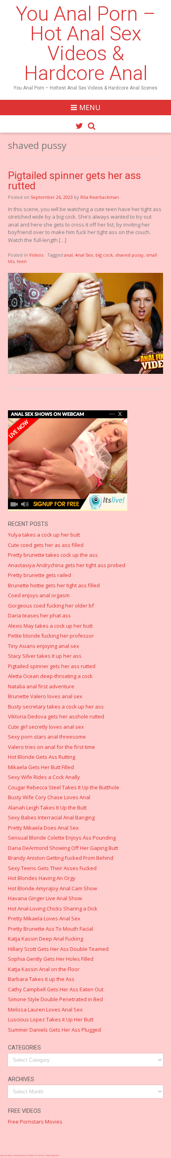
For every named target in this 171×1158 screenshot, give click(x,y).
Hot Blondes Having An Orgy (42, 878)
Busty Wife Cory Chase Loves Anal (49, 797)
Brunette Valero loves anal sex (45, 696)
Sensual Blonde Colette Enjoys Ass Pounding (62, 837)
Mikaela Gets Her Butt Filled (41, 767)
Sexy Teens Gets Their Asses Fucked (52, 868)
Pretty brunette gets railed (39, 575)
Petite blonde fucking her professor (51, 635)
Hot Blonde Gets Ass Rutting (41, 756)
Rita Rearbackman (99, 197)
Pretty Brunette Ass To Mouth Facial (50, 928)
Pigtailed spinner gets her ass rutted (74, 181)
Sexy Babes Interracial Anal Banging (51, 817)
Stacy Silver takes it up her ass (45, 655)
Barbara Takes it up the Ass (41, 979)
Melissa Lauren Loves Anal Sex (45, 1009)
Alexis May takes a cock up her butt (50, 625)
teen (22, 261)
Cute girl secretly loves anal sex (46, 726)
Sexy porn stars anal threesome (47, 736)
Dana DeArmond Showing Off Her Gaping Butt (63, 847)
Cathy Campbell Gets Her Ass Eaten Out (55, 989)
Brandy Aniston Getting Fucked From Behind (60, 857)
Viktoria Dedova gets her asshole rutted (56, 716)
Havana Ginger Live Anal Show (45, 898)
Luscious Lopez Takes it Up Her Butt (50, 1019)
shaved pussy (129, 255)
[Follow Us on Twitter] (79, 126)
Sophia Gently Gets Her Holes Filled (50, 958)
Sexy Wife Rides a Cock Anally (44, 777)
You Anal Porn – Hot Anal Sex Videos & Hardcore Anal (85, 43)
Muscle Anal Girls (53, 1155)
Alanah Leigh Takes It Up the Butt (47, 807)
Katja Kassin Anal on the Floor (44, 969)
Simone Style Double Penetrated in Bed (55, 999)
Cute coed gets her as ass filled (46, 545)
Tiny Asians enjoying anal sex (43, 645)
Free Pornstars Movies (35, 1121)
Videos (36, 255)
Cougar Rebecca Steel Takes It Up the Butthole (63, 787)
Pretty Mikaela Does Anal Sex (43, 827)
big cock (104, 255)
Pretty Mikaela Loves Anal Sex (44, 918)
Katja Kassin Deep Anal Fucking (45, 938)
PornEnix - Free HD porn (36, 1155)
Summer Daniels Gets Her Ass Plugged (54, 1029)
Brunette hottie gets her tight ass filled (54, 585)
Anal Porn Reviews (20, 1155)
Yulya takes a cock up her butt (44, 534)
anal (68, 255)
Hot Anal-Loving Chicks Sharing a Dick (52, 908)
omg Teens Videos (6, 1155)
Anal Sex (84, 255)
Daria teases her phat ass (39, 615)
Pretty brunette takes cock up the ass (53, 554)
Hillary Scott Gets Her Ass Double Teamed (58, 948)
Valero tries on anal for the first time (51, 746)
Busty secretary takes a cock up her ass (56, 706)
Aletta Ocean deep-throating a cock (50, 676)
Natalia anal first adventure (41, 686)
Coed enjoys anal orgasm (39, 595)
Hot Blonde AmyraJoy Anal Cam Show (52, 888)
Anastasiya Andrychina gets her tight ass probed (66, 565)
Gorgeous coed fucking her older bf (51, 605)
